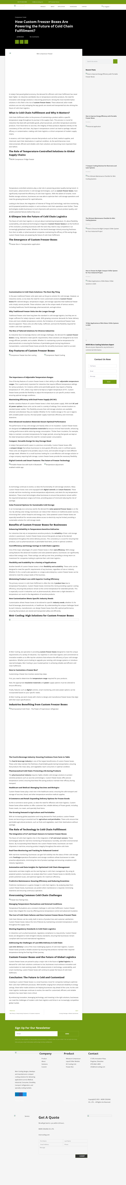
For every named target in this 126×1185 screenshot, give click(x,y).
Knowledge (73, 6)
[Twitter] (110, 2)
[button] (97, 6)
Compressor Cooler (20, 17)
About (52, 6)
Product (43, 6)
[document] (63, 1136)
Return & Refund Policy (71, 1101)
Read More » (88, 121)
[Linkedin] (98, 2)
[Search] (115, 61)
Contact (84, 6)
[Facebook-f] (106, 2)
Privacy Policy (19, 1101)
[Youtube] (102, 2)
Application (61, 6)
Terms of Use (43, 1101)
